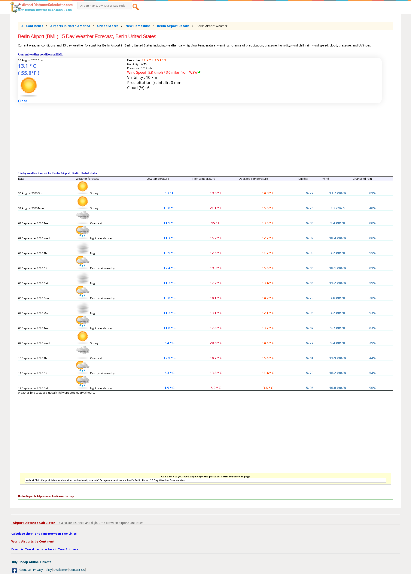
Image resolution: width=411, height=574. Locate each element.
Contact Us (77, 570)
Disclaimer (60, 570)
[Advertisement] (146, 137)
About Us (25, 570)
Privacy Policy (42, 570)
